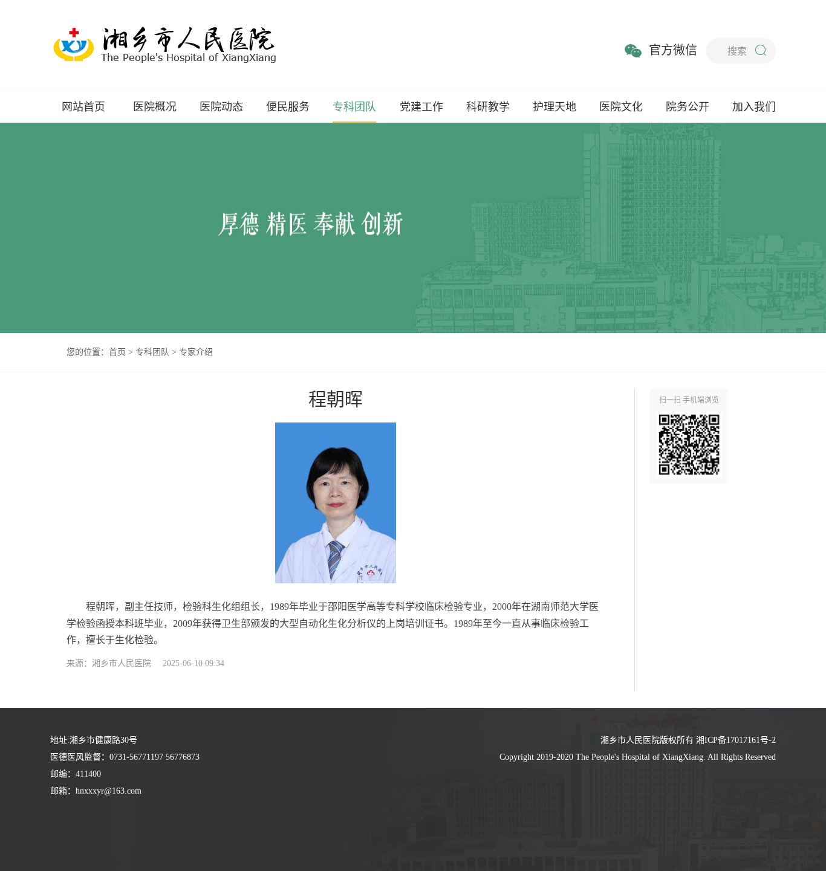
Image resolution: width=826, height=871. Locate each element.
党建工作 (421, 107)
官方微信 (673, 50)
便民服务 (288, 107)
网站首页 (83, 107)
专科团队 (354, 107)
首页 (117, 352)
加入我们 (754, 107)
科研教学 (488, 107)
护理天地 (554, 107)
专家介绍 (196, 352)
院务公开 (687, 107)
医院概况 (155, 107)
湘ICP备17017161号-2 (736, 740)
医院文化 (621, 107)
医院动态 (221, 107)
